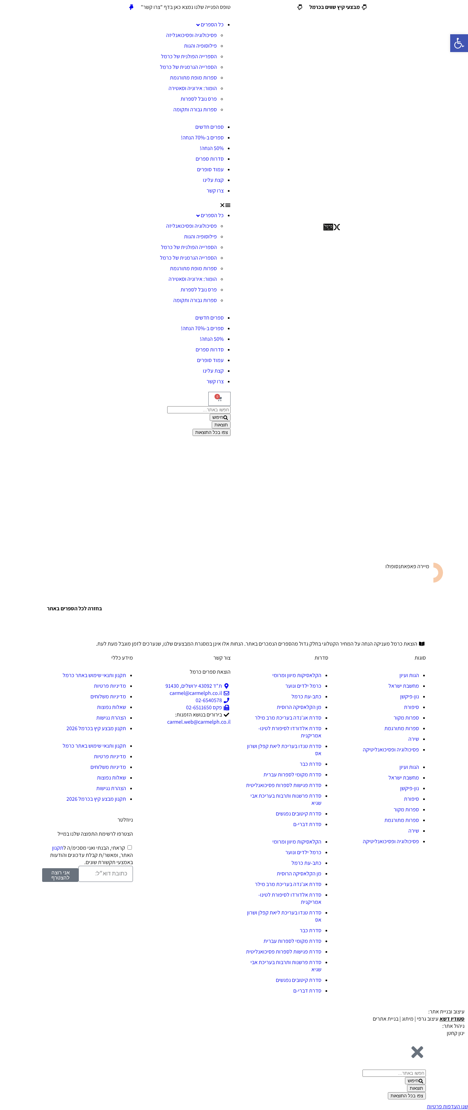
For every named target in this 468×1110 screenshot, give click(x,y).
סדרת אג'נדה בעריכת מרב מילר (288, 717)
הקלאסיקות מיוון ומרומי (296, 675)
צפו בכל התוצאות (211, 432)
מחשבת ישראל (404, 685)
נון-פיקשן (409, 696)
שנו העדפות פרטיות (447, 1106)
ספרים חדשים (209, 126)
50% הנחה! (212, 148)
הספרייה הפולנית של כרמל (189, 56)
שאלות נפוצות (111, 707)
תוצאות (221, 424)
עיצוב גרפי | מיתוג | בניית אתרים (419, 1018)
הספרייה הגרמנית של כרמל (188, 67)
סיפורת (411, 707)
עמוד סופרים (210, 169)
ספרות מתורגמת (401, 728)
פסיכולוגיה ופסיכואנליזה (191, 35)
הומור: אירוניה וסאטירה (193, 88)
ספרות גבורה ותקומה (195, 109)
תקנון (57, 847)
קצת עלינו (213, 180)
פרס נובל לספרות (199, 98)
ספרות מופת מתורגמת (193, 77)
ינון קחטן (456, 1033)
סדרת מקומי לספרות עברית (292, 774)
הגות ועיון (409, 675)
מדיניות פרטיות (110, 685)
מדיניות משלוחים (108, 696)
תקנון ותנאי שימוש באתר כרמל (94, 675)
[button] (136, 204)
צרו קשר (215, 190)
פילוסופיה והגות (200, 45)
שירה (413, 739)
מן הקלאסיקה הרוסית (299, 707)
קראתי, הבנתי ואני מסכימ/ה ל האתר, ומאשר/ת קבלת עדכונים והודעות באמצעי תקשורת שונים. (91, 855)
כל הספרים (212, 24)
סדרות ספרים (210, 158)
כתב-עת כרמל (306, 696)
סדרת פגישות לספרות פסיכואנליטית (283, 785)
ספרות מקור (406, 717)
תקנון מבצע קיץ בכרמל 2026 (96, 728)
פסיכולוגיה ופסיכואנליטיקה (391, 749)
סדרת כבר (310, 764)
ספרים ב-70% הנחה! (202, 137)
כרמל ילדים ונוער (303, 685)
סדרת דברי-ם (307, 824)
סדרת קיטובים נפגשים (298, 813)
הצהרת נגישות (111, 717)
